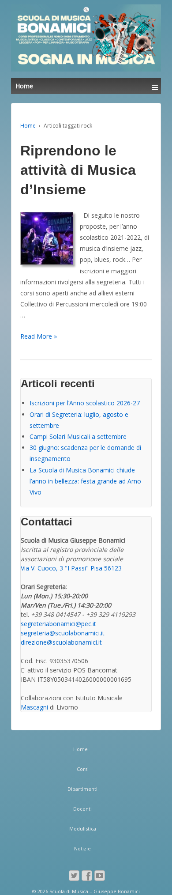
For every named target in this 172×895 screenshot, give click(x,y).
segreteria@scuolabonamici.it (63, 633)
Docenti (82, 808)
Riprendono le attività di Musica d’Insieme (78, 170)
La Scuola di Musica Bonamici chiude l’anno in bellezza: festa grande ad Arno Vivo (85, 481)
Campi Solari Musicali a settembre (78, 436)
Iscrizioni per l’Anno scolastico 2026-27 (85, 403)
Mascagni (34, 707)
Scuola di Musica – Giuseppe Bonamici (94, 891)
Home (28, 125)
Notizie (82, 848)
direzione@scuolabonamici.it (61, 642)
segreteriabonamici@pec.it (58, 623)
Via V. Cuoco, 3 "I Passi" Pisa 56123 (71, 568)
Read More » (38, 336)
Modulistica (82, 828)
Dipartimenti (82, 788)
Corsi (83, 769)
